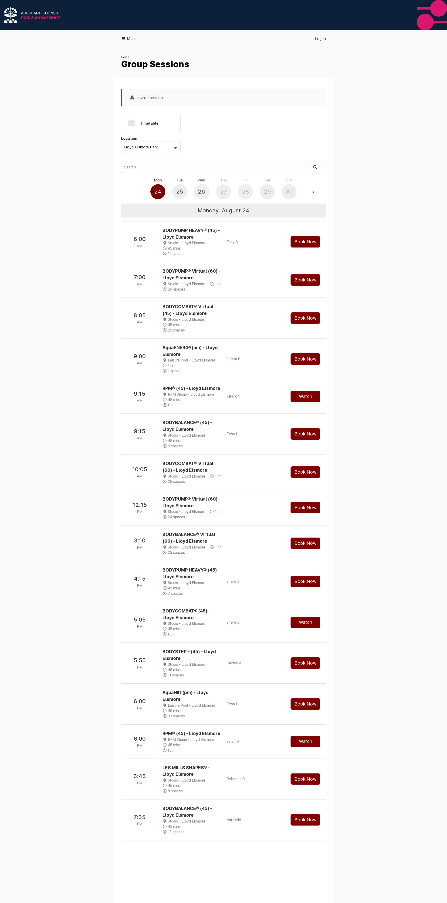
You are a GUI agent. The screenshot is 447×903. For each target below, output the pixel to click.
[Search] (315, 167)
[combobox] (151, 147)
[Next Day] (313, 191)
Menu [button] (131, 38)
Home (125, 57)
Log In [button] (320, 38)
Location (129, 138)
